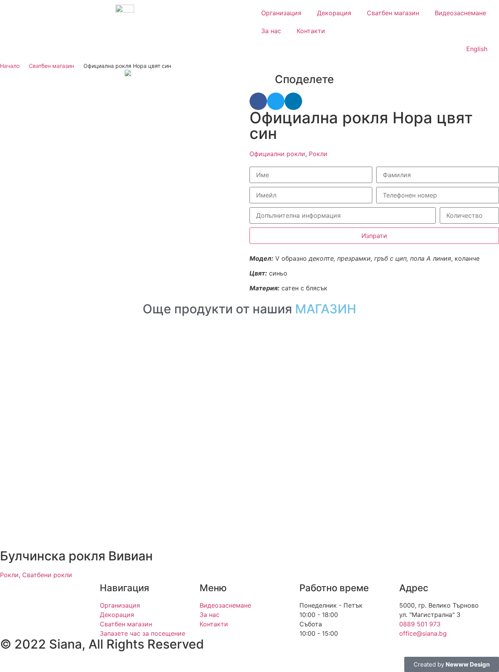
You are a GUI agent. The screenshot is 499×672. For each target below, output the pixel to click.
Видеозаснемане (460, 13)
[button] (258, 101)
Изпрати (374, 236)
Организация (281, 13)
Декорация (334, 13)
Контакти (311, 31)
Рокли (318, 154)
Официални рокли (277, 154)
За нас (271, 31)
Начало (9, 65)
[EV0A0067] (187, 73)
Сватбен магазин (393, 13)
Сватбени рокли (47, 575)
